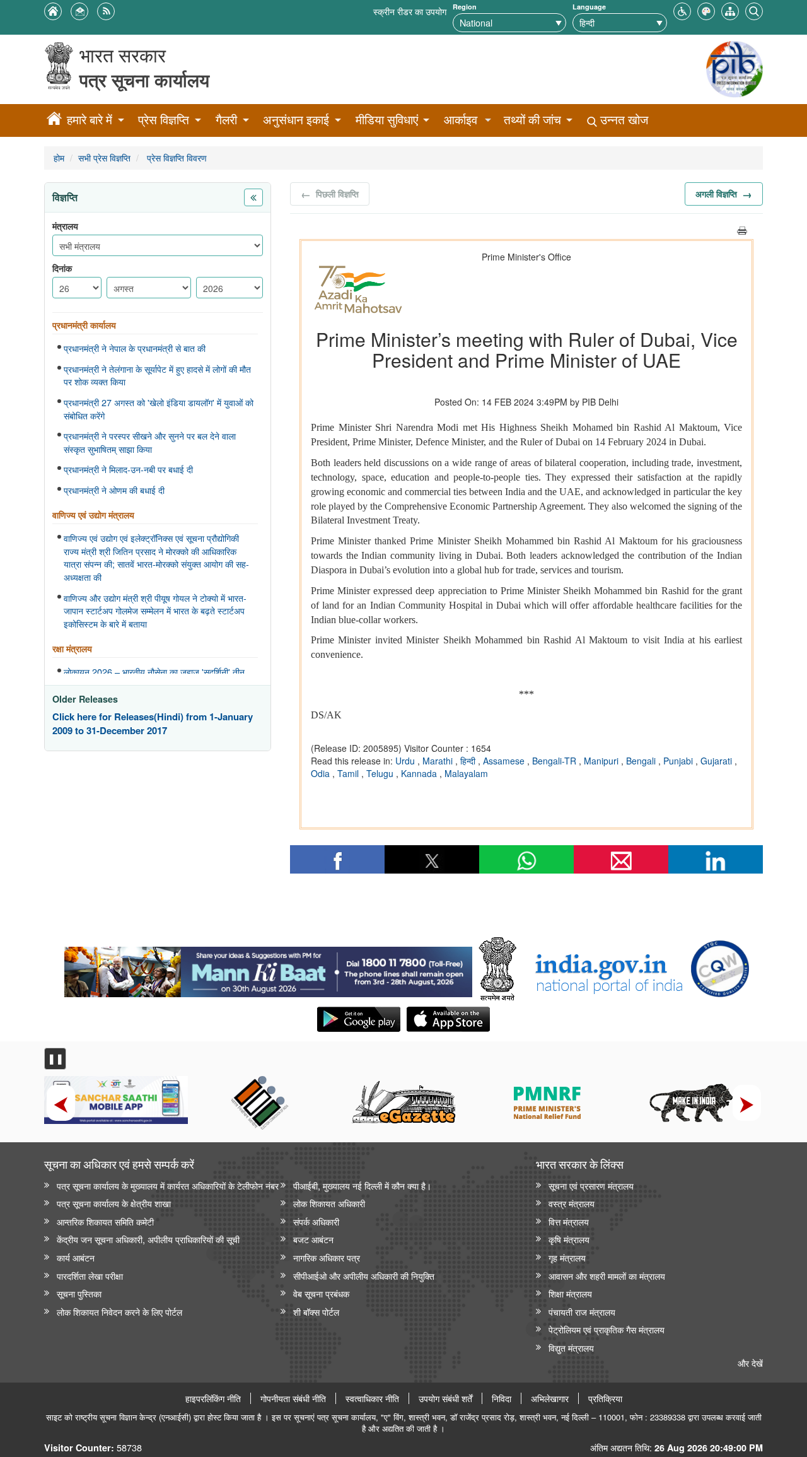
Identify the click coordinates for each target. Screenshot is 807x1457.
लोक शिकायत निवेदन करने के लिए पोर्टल (119, 1311)
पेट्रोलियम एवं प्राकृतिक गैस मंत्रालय (607, 1329)
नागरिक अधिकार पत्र (326, 1257)
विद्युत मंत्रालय (571, 1347)
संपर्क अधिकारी (316, 1221)
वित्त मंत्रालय (569, 1221)
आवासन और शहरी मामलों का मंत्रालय (607, 1275)
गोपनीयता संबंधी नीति (293, 1398)
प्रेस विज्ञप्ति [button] (163, 119)
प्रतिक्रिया (605, 1398)
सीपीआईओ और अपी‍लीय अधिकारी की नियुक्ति (363, 1275)
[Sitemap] (730, 9)
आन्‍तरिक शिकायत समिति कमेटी (105, 1221)
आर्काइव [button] (460, 119)
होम (59, 157)
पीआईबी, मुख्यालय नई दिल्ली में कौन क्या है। (362, 1185)
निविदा (501, 1398)
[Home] (54, 120)
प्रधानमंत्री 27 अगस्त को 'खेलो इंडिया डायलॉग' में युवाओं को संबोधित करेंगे (158, 409)
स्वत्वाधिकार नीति (372, 1398)
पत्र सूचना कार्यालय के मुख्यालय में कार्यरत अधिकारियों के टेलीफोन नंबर (168, 1185)
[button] (682, 9)
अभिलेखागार (550, 1398)
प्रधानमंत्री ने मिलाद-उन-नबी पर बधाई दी (128, 469)
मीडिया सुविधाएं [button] (387, 119)
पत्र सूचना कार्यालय (144, 80)
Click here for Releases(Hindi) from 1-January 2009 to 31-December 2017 (152, 723)
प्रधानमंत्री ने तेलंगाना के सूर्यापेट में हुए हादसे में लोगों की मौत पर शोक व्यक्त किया (157, 376)
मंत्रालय (65, 226)
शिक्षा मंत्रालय (570, 1293)
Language (589, 7)
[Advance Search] (754, 9)
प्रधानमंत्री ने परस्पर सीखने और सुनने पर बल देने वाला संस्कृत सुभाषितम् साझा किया (150, 442)
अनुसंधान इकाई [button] (296, 119)
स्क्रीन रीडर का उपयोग (409, 11)
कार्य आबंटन (76, 1257)
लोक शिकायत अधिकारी (329, 1203)
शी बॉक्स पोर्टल (316, 1311)
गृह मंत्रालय (567, 1257)
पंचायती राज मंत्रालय (582, 1311)
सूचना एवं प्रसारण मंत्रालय (591, 1185)
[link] (268, 968)
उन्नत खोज (622, 119)
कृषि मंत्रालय (569, 1239)
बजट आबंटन (313, 1239)
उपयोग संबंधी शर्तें (445, 1398)
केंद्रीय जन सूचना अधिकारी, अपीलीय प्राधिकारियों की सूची (148, 1239)
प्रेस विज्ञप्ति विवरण (175, 157)
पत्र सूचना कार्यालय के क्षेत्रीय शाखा (114, 1203)
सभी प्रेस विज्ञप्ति (104, 157)
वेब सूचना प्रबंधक (321, 1293)
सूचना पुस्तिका (79, 1293)
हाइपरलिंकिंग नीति (213, 1398)
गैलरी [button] (226, 119)
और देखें (750, 1362)
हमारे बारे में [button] (89, 119)
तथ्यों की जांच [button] (532, 119)
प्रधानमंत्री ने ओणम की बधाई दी (114, 490)
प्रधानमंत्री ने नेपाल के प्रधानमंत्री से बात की (135, 348)
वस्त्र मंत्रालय (572, 1203)
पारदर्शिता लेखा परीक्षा (90, 1275)
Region (465, 7)
